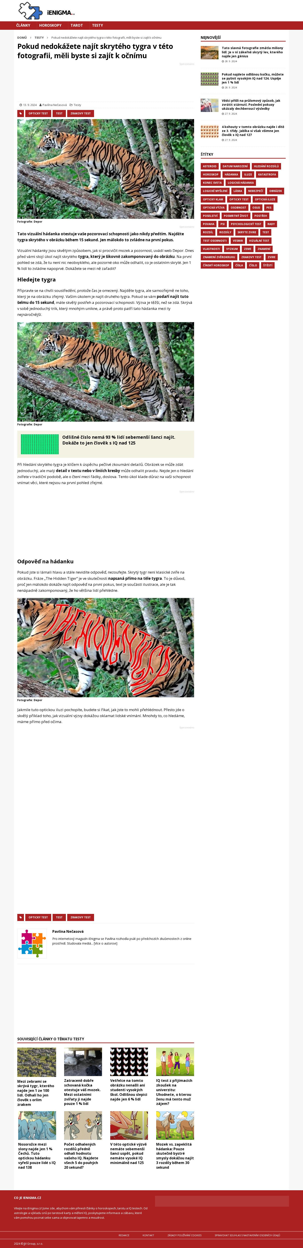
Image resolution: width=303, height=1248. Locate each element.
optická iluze (265, 199)
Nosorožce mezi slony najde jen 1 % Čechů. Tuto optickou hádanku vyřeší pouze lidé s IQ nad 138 (37, 1156)
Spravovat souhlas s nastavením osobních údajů (247, 1235)
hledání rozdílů (266, 166)
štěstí (267, 265)
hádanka (231, 174)
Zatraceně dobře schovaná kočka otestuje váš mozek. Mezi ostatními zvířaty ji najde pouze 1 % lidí (82, 1092)
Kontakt (148, 1235)
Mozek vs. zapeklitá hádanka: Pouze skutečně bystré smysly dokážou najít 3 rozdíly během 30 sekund (175, 1156)
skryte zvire (247, 232)
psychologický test (246, 224)
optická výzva (213, 207)
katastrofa (267, 174)
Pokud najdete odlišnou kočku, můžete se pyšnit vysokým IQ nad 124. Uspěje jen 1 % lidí (253, 78)
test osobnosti (215, 241)
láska (238, 191)
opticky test (38, 113)
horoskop (210, 174)
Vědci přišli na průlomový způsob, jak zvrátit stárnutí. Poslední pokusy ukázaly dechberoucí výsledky (251, 104)
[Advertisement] (105, 83)
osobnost (238, 207)
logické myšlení (215, 191)
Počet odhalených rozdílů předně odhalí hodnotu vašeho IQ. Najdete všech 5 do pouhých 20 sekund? (81, 1156)
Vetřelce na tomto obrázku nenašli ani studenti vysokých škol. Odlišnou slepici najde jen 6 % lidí (128, 1089)
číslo (253, 265)
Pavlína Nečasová (55, 105)
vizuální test (259, 241)
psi (222, 224)
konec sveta (212, 183)
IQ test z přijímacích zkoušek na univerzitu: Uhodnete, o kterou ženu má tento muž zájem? (174, 1092)
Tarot (77, 25)
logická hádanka (241, 183)
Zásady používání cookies (184, 1235)
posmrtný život (236, 216)
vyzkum (232, 249)
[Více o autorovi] (105, 943)
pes (268, 207)
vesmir (238, 241)
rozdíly (225, 232)
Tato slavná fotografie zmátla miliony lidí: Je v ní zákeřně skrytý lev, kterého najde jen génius (252, 52)
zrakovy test (81, 113)
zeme (247, 249)
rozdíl (208, 232)
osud (256, 207)
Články (23, 25)
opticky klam (213, 199)
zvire (271, 257)
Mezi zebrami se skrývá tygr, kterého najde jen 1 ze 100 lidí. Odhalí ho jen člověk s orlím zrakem (35, 1093)
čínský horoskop (216, 265)
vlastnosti (211, 249)
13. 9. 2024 (30, 105)
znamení (264, 249)
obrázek (275, 191)
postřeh (260, 216)
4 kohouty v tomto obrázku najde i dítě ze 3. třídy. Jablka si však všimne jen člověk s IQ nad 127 (253, 131)
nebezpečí (255, 191)
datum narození (235, 166)
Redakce (124, 1235)
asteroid (209, 166)
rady (271, 224)
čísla (239, 265)
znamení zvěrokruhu (219, 257)
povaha (208, 224)
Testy (97, 25)
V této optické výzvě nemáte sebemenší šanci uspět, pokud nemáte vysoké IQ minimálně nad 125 (128, 1153)
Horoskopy (50, 25)
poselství (210, 216)
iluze (248, 174)
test (59, 113)
